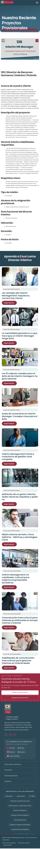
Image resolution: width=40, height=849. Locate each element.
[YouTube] (10, 734)
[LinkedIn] (6, 734)
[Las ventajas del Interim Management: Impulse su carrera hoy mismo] (20, 276)
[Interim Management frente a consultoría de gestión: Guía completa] (20, 437)
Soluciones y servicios (20, 764)
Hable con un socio (20, 692)
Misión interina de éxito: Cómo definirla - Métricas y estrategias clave (19, 537)
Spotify (22, 748)
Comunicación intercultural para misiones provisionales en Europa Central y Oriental (20, 620)
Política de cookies (23, 843)
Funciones (20, 770)
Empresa (20, 781)
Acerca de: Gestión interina (11, 289)
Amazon (22, 752)
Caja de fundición (14, 756)
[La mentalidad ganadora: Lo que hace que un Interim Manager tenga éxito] (20, 317)
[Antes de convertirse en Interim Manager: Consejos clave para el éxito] (20, 397)
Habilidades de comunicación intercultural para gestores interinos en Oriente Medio (18, 660)
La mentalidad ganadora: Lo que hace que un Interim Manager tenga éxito (19, 336)
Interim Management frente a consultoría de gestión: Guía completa (18, 457)
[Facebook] (14, 734)
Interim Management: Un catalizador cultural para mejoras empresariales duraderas (15, 578)
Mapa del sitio (7, 845)
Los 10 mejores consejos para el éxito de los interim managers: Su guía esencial (20, 376)
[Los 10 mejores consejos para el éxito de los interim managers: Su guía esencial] (20, 357)
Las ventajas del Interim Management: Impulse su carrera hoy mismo (16, 296)
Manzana (12, 752)
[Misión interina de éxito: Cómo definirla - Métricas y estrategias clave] (20, 518)
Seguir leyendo (9, 303)
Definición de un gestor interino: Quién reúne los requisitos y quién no (20, 497)
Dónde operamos (20, 776)
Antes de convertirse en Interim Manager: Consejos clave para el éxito (19, 416)
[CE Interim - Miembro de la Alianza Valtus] (20, 709)
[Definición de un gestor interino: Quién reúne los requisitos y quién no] (20, 478)
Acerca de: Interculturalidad (12, 571)
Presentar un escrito (20, 698)
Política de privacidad (9, 843)
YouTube (12, 748)
